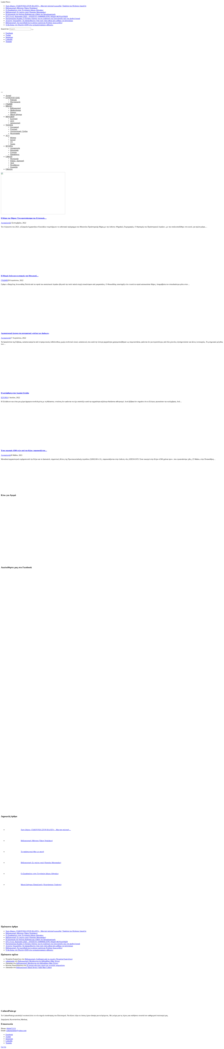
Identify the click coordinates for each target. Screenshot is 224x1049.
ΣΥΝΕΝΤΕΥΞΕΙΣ (13, 98)
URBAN (9, 157)
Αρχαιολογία (15, 148)
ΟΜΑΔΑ (9, 169)
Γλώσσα (13, 152)
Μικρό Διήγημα (16, 114)
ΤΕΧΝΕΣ (9, 125)
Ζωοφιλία (14, 167)
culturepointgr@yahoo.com (16, 1031)
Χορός (12, 144)
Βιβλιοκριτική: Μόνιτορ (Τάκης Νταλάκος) (21, 8)
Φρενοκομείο (15, 102)
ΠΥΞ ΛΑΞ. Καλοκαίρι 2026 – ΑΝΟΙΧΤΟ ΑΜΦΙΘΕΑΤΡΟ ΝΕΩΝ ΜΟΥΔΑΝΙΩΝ (37, 16)
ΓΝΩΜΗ (9, 104)
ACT (7, 136)
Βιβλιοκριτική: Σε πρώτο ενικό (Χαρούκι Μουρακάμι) (26, 12)
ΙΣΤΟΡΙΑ (9, 146)
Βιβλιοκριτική (15, 108)
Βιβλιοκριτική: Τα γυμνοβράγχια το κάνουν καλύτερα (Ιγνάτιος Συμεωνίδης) (34, 23)
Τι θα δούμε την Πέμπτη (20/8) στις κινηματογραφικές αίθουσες (29, 25)
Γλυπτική (13, 129)
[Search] (32, 29)
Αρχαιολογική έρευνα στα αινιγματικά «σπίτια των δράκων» (25, 333)
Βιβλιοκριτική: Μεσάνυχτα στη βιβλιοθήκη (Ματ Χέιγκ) (39, 961)
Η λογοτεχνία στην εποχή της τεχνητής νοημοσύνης (46, 965)
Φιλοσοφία (14, 150)
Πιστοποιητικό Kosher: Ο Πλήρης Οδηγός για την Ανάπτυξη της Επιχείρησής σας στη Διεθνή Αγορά (43, 19)
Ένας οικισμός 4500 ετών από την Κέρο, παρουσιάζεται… (24, 451)
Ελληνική (13, 119)
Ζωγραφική (14, 127)
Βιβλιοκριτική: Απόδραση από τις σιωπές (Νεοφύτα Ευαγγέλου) (48, 959)
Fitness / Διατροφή (17, 161)
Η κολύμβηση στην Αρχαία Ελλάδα (15, 393)
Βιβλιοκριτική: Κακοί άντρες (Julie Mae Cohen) (34, 967)
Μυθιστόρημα (15, 110)
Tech (12, 163)
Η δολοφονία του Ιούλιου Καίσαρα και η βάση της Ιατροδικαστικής (31, 14)
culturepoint (10, 961)
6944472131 (11, 1028)
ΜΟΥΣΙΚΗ (10, 117)
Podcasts (13, 100)
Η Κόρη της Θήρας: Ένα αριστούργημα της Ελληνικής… (24, 218)
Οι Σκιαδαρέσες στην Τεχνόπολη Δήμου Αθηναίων (24, 10)
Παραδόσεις (14, 154)
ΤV (11, 142)
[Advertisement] (112, 73)
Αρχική (8, 96)
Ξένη (12, 121)
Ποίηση (13, 112)
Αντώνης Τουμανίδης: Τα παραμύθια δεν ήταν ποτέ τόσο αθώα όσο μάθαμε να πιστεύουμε (39, 21)
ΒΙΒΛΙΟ (9, 106)
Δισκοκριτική (15, 123)
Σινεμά (12, 140)
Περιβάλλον (14, 165)
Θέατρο (13, 138)
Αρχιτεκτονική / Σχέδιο (19, 131)
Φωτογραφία (15, 133)
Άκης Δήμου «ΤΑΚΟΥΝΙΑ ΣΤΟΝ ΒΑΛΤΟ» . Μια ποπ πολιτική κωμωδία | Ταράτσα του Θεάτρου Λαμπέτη (46, 6)
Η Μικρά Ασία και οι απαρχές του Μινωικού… (19, 276)
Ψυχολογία (14, 159)
